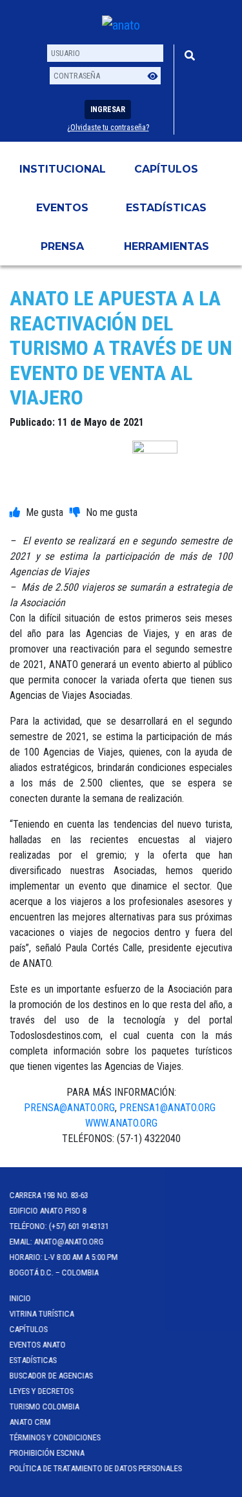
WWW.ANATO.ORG (121, 1123)
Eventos (62, 208)
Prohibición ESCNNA (47, 1453)
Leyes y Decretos (42, 1391)
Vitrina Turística (42, 1314)
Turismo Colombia (44, 1406)
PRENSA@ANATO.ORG (69, 1107)
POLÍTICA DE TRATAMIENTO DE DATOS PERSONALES (96, 1468)
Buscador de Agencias (51, 1375)
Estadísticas (166, 208)
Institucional (62, 169)
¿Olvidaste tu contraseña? (108, 127)
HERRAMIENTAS (166, 246)
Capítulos (166, 169)
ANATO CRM (30, 1422)
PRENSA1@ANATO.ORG (168, 1107)
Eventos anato (38, 1344)
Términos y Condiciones (55, 1437)
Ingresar (107, 109)
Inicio (20, 1298)
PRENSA (62, 246)
